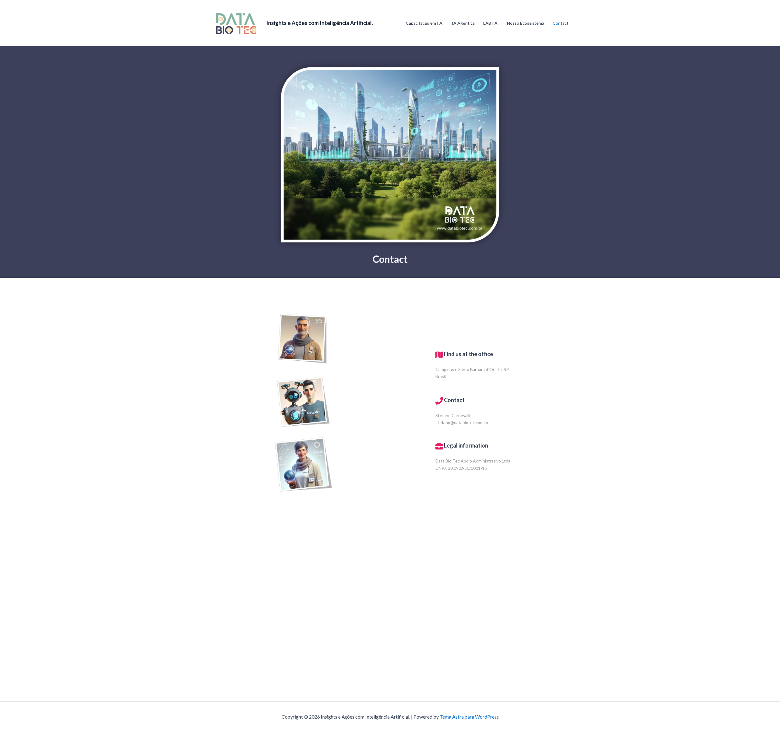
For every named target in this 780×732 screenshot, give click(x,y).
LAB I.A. (490, 23)
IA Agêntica (463, 23)
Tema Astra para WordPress (469, 717)
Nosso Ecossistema (525, 23)
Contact (561, 23)
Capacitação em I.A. (424, 23)
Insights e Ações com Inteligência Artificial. (319, 23)
